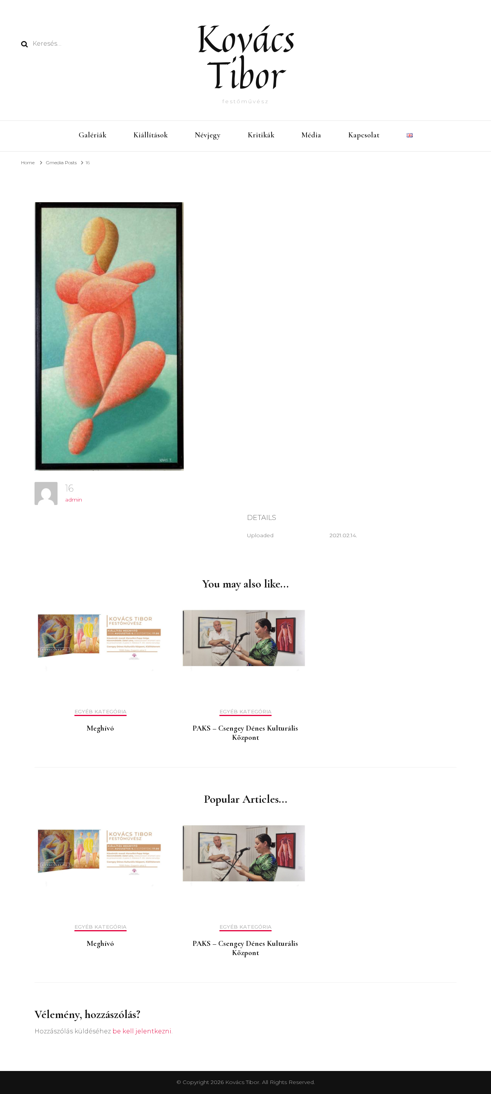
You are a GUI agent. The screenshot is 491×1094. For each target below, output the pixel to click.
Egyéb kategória (100, 711)
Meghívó (100, 728)
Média (311, 135)
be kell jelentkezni (141, 1031)
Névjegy (208, 135)
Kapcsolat (363, 135)
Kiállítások (150, 135)
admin (73, 499)
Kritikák (261, 135)
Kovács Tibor (245, 56)
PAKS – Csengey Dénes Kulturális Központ (245, 733)
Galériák (92, 135)
